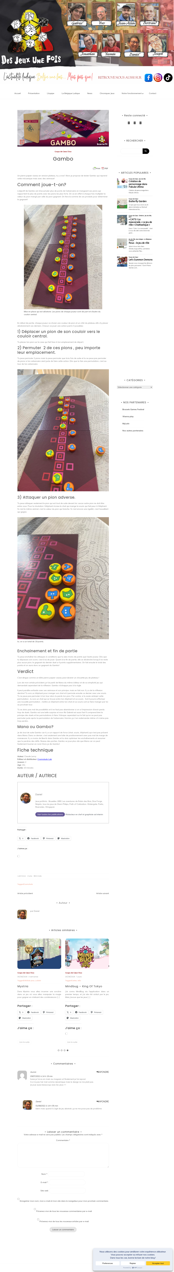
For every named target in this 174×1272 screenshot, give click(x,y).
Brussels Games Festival (133, 409)
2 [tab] (61, 1050)
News (89, 93)
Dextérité (75, 980)
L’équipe (50, 93)
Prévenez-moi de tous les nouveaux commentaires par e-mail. (64, 1211)
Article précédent (25, 893)
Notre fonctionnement (132, 93)
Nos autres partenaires (132, 430)
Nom (44, 1174)
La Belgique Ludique (71, 93)
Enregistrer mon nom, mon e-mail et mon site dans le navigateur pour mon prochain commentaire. (64, 1201)
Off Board (83, 973)
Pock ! (69, 986)
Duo (70, 151)
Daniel (38, 794)
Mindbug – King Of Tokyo (35, 986)
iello (31, 980)
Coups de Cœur (61, 151)
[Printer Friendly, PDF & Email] (100, 168)
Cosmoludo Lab (45, 759)
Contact (152, 93)
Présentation (34, 93)
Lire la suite (24, 1042)
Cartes (26, 980)
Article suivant (102, 893)
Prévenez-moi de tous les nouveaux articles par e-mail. (64, 1221)
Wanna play (127, 416)
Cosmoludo (28, 884)
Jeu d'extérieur (85, 980)
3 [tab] (64, 1050)
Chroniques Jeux (107, 93)
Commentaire (63, 1140)
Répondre (103, 1072)
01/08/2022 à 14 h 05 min (47, 1106)
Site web (44, 1190)
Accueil (17, 93)
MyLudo (125, 423)
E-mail (44, 1182)
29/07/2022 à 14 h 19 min (41, 1076)
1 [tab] (58, 1050)
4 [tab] (67, 1050)
